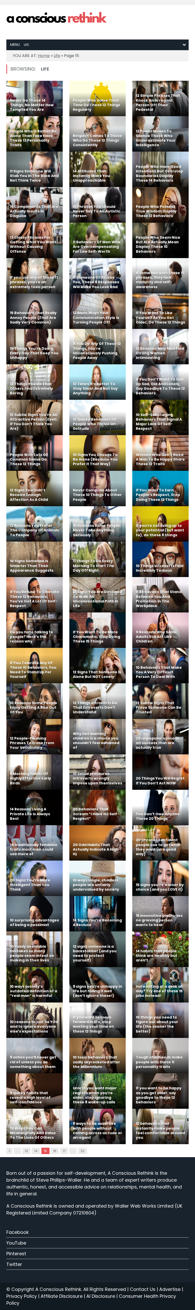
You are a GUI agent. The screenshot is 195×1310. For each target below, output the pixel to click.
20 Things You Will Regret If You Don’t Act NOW (160, 780)
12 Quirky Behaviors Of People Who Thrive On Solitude (94, 424)
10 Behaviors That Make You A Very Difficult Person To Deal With (159, 672)
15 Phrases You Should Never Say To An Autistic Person (96, 211)
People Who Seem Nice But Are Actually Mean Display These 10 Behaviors (158, 244)
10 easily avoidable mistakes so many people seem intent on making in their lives (32, 953)
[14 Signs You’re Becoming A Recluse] (97, 913)
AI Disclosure (100, 1296)
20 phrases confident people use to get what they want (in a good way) (158, 847)
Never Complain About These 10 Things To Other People (97, 495)
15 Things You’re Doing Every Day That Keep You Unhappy (34, 353)
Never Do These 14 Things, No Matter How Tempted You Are (32, 105)
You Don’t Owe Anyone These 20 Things (158, 816)
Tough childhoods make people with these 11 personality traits (159, 1062)
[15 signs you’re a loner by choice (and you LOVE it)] (160, 878)
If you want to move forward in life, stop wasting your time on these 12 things (93, 1024)
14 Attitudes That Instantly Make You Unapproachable (91, 176)
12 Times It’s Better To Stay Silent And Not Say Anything (95, 388)
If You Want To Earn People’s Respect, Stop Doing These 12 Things (158, 495)
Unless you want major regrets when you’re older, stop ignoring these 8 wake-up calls (95, 1095)
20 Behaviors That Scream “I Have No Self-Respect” (96, 814)
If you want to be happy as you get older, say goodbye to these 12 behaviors (159, 1095)
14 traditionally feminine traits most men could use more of (33, 849)
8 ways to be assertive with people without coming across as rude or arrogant (97, 1130)
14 (36, 1150)
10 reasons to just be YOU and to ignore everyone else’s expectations (34, 1026)
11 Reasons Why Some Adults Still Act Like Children (156, 637)
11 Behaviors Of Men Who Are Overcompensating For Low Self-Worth (96, 246)
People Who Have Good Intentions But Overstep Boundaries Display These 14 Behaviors (159, 173)
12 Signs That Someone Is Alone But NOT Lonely (97, 674)
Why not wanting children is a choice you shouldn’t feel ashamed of (96, 740)
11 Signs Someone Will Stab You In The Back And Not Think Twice (34, 176)
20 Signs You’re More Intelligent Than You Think (30, 885)
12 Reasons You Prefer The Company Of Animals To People (34, 530)
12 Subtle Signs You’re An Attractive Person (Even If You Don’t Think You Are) (33, 421)
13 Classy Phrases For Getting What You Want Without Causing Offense (33, 244)
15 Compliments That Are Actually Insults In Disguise (34, 211)
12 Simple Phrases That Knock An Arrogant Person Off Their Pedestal (158, 102)
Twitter (14, 1264)
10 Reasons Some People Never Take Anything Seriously (96, 530)
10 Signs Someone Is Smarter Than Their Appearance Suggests (31, 565)
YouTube (16, 1243)
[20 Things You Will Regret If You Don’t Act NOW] (160, 772)
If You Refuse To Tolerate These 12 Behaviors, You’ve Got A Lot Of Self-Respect (34, 598)
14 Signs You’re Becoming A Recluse (97, 922)
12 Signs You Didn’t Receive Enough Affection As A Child (29, 495)
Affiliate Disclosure (62, 1296)
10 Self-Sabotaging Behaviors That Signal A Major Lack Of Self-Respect (159, 421)
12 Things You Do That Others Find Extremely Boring (31, 388)
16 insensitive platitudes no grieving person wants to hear (159, 920)
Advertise (170, 1289)
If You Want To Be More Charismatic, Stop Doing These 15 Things (96, 637)
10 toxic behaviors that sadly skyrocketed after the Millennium (96, 1062)
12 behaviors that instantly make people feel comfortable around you (160, 1130)
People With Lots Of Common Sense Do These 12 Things (29, 459)
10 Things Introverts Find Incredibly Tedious (159, 568)
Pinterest (16, 1253)
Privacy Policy (21, 1296)
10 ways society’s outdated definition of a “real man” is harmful (33, 991)
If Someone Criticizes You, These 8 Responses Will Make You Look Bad (96, 282)
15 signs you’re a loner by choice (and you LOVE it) (160, 887)
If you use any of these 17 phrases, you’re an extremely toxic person (34, 282)
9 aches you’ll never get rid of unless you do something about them (33, 1062)
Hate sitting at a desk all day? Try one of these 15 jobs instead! (159, 991)
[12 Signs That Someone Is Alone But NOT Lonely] (97, 665)
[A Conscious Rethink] (57, 18)
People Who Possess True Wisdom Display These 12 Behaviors (156, 211)
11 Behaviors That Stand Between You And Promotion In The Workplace (159, 598)
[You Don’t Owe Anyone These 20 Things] (160, 807)
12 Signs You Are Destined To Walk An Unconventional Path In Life (97, 598)
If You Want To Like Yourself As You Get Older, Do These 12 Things (160, 317)
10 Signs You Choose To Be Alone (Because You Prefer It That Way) (95, 459)
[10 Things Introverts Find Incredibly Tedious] (160, 559)
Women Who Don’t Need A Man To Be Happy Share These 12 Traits (160, 459)
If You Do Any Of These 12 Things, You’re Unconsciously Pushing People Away (97, 350)
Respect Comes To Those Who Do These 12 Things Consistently (97, 140)
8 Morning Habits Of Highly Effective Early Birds (30, 778)
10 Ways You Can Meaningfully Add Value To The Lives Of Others (33, 1133)
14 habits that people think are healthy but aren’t (156, 955)
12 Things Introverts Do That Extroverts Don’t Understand (95, 707)
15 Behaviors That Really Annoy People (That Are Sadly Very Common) (33, 317)
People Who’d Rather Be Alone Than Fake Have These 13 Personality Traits (33, 138)
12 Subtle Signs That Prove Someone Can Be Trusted (158, 707)
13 (26, 1150)
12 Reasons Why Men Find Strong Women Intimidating (160, 353)
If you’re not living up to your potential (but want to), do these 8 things (160, 530)
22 (82, 1150)
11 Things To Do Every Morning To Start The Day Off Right (93, 565)
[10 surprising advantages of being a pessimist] (34, 913)
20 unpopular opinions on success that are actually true (158, 743)
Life (57, 56)
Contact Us (142, 1289)
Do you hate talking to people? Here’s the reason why (31, 637)
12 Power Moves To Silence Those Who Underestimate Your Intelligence (156, 138)
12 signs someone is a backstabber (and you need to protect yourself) (95, 953)
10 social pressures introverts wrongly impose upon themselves (97, 778)
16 (54, 1150)
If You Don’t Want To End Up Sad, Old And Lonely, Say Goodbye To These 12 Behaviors (160, 386)
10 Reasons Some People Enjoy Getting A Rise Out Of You (33, 707)
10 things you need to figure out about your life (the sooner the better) (157, 1024)
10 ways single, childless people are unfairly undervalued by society (96, 885)
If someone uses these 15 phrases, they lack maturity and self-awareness (160, 279)
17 (64, 1150)
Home (44, 56)
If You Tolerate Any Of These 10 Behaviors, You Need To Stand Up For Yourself (33, 669)
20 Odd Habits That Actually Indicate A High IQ (96, 849)
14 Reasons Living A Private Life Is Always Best (30, 814)
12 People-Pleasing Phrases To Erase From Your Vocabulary (32, 743)
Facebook (17, 1232)
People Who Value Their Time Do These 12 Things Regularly (96, 105)
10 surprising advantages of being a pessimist (34, 922)
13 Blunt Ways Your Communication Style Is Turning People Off (96, 317)
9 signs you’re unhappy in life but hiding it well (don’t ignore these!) (97, 991)
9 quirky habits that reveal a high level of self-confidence (30, 1097)
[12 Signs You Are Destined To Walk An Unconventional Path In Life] (97, 594)
